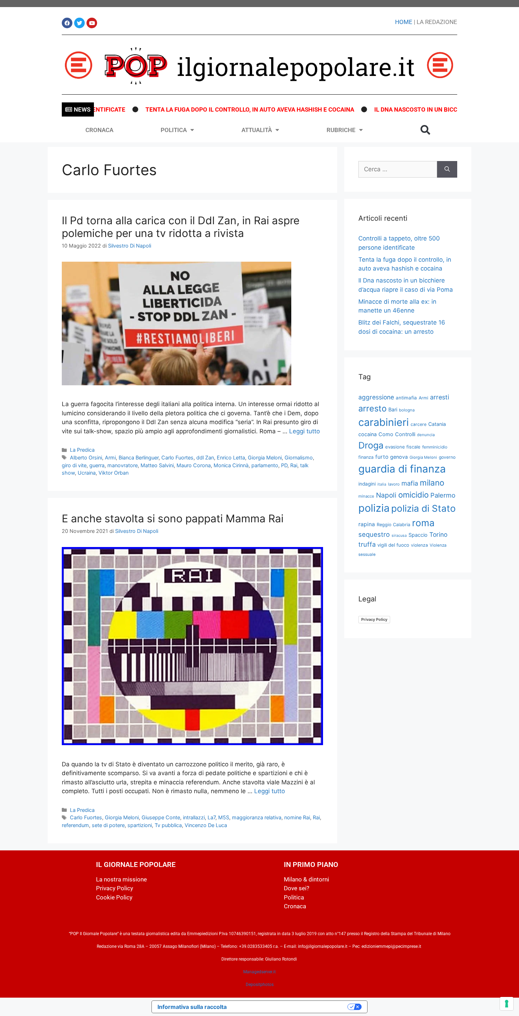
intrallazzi (194, 817)
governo (447, 457)
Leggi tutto (304, 431)
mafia (409, 483)
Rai (293, 465)
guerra (97, 465)
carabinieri (383, 422)
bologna (407, 410)
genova (399, 457)
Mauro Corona (194, 465)
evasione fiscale (402, 447)
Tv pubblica (168, 825)
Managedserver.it (259, 971)
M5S (223, 817)
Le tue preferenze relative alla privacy (290, 1006)
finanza (366, 457)
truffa (367, 544)
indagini (367, 484)
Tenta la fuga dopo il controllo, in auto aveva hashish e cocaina (225, 109)
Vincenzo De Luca (206, 825)
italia (381, 484)
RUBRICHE (341, 129)
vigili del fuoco (393, 545)
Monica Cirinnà (231, 465)
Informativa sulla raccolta (192, 1006)
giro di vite (74, 465)
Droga (370, 445)
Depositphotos (260, 984)
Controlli (405, 434)
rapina (366, 524)
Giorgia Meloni (265, 457)
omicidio (413, 494)
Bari (392, 409)
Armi (110, 457)
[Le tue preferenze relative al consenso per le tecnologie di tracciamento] (506, 1003)
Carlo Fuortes (177, 457)
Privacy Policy (374, 619)
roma (423, 522)
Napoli (386, 495)
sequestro (374, 534)
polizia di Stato (423, 508)
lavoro (394, 484)
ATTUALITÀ (256, 129)
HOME (403, 21)
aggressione (376, 397)
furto (381, 456)
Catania (437, 424)
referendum (75, 825)
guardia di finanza (402, 469)
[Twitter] (79, 23)
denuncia (426, 434)
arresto (372, 408)
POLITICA (174, 129)
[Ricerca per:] (397, 169)
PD (284, 465)
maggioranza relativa (256, 817)
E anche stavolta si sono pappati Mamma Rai (173, 518)
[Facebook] (67, 23)
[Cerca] (447, 169)
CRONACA (99, 129)
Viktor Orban (114, 473)
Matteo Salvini (157, 465)
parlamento (264, 465)
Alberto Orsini (86, 457)
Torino (438, 534)
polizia (373, 508)
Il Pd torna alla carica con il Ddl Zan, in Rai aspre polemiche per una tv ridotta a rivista (180, 226)
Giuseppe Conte (161, 817)
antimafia (406, 397)
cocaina (367, 434)
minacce (366, 496)
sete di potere (108, 825)
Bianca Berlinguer (139, 457)
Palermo (442, 495)
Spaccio (418, 535)
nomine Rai (297, 817)
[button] (425, 130)
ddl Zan (205, 457)
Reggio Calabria (393, 524)
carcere (418, 424)
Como (385, 434)
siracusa (399, 535)
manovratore (122, 465)
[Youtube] (91, 23)
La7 (211, 817)
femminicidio (434, 447)
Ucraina (87, 473)
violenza (419, 545)
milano (432, 482)
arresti (439, 397)
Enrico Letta (231, 457)
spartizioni (139, 825)
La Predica (82, 450)
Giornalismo (299, 457)
